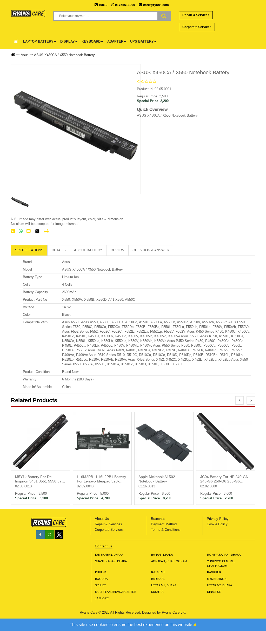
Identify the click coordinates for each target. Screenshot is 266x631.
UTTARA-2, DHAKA (219, 585)
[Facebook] (40, 535)
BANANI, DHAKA (162, 554)
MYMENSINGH (217, 578)
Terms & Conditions (166, 530)
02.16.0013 (146, 486)
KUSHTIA (157, 591)
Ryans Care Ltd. (174, 612)
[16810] (13, 231)
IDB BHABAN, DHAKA (109, 554)
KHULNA (101, 572)
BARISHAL (158, 578)
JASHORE (102, 598)
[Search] (163, 16)
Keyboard (91, 41)
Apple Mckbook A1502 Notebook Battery (156, 479)
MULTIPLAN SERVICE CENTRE (115, 591)
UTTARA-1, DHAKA (163, 585)
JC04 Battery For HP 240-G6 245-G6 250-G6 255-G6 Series (224, 479)
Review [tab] (117, 250)
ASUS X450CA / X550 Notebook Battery (64, 55)
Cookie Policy (217, 524)
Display (67, 41)
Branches (158, 519)
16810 (103, 5)
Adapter (115, 41)
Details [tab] (59, 250)
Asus (25, 55)
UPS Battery (142, 41)
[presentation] (239, 400)
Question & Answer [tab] (150, 250)
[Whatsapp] (49, 535)
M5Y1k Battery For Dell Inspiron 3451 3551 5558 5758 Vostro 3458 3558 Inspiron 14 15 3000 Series (40, 479)
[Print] (46, 231)
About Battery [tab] (88, 250)
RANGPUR (214, 572)
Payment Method (164, 524)
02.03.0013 (23, 486)
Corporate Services (196, 27)
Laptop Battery (38, 41)
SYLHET (100, 585)
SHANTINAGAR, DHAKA (111, 561)
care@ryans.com (155, 5)
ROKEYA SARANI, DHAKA (224, 554)
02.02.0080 (208, 486)
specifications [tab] (29, 250)
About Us (102, 519)
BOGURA (101, 578)
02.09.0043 (85, 486)
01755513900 (124, 5)
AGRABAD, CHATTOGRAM (169, 561)
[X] (59, 538)
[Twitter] (37, 232)
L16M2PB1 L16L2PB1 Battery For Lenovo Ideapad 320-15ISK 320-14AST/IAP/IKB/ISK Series (102, 479)
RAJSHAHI (158, 572)
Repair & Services (195, 15)
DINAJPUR (214, 591)
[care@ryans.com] (28, 231)
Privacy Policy (218, 519)
